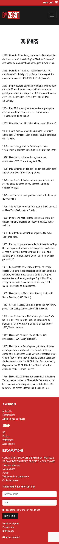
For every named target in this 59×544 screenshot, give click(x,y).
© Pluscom (8, 531)
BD (3, 432)
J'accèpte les (23, 509)
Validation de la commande (15, 476)
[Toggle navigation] (52, 15)
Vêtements (7, 440)
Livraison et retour (11, 465)
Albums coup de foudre (13, 418)
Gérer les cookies (11, 537)
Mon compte (8, 469)
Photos (5, 436)
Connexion (47, 2)
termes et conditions (30, 509)
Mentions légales (10, 523)
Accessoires (8, 443)
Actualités (7, 411)
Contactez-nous (10, 480)
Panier (5, 472)
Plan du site (8, 527)
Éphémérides (8, 415)
